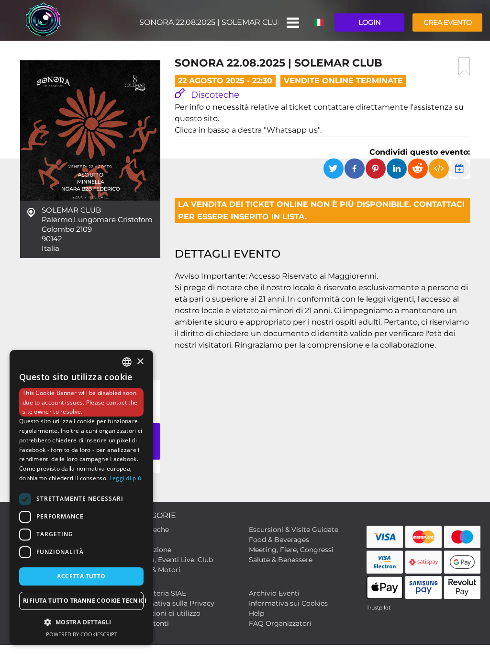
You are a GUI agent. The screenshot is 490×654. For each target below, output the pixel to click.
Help (256, 613)
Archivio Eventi (274, 593)
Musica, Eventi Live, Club (172, 559)
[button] (292, 22)
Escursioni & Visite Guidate (293, 529)
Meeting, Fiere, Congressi (291, 549)
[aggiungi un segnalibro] (464, 66)
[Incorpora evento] (439, 168)
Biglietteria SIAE (158, 593)
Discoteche (214, 95)
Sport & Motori (155, 569)
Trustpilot (378, 607)
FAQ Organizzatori (280, 623)
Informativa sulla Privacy (172, 603)
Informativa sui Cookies (288, 603)
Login (369, 22)
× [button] (140, 361)
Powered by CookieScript (81, 634)
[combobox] (127, 362)
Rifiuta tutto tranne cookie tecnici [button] (83, 601)
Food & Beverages (279, 539)
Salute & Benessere (280, 559)
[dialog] (81, 497)
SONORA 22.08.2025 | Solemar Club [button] (209, 22)
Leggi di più (126, 478)
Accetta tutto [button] (81, 576)
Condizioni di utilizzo (165, 613)
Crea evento (447, 22)
